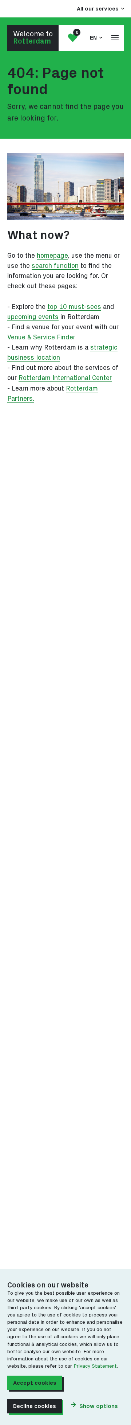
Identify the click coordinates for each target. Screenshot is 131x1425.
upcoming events (33, 317)
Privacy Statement (95, 1366)
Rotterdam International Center (65, 378)
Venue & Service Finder (41, 337)
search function (55, 265)
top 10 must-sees (74, 306)
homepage (52, 255)
